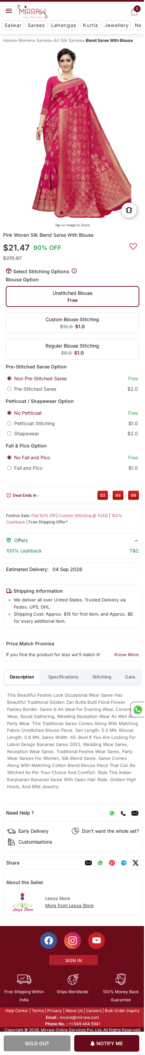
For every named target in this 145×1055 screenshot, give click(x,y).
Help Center (16, 1010)
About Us (73, 1010)
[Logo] (32, 12)
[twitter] (135, 862)
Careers (93, 1010)
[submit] (133, 245)
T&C (134, 551)
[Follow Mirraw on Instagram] (72, 940)
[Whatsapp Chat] (137, 709)
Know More (126, 654)
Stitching (101, 676)
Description (22, 676)
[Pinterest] (112, 862)
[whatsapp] (100, 862)
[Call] (123, 813)
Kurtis (90, 25)
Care (130, 676)
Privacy (54, 1010)
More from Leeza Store (69, 905)
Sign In (72, 960)
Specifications (63, 676)
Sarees (36, 25)
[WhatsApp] (112, 813)
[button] (61, 212)
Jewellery (117, 25)
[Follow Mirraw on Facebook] (48, 940)
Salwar (13, 25)
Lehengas (64, 25)
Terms (37, 1010)
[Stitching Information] (74, 271)
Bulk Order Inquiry (122, 1010)
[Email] (135, 813)
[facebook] (123, 862)
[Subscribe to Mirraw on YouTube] (96, 940)
